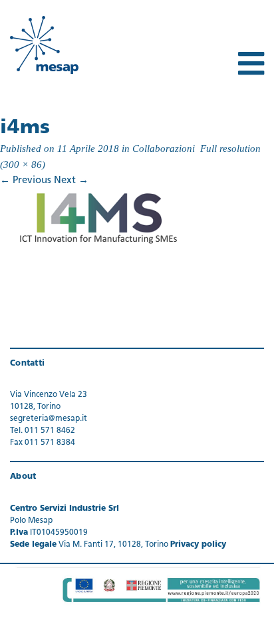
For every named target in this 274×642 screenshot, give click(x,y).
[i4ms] (100, 217)
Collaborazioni (163, 148)
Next (71, 181)
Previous (25, 181)
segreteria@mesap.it (48, 419)
